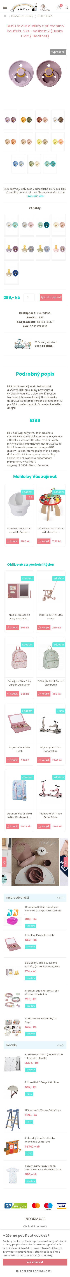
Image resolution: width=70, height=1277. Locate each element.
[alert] (35, 1253)
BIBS (40, 317)
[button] (35, 1271)
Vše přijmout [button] (35, 1262)
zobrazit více (36, 196)
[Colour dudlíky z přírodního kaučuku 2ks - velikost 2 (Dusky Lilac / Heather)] (35, 73)
